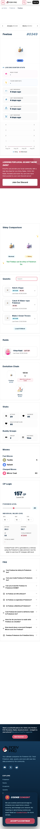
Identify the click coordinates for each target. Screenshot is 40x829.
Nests (5, 783)
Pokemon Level (10, 504)
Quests (5, 790)
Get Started (19, 737)
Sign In (29, 2)
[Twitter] (11, 767)
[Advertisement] (20, 15)
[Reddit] (17, 767)
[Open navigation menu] (3, 2)
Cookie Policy (21, 812)
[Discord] (5, 767)
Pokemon (6, 779)
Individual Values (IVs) (13, 513)
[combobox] (6, 520)
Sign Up (35, 2)
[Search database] (24, 2)
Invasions (6, 786)
